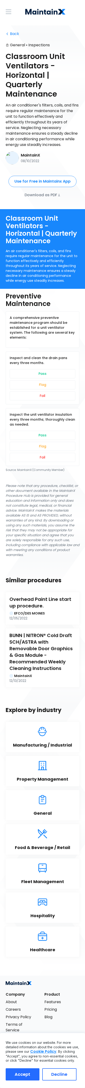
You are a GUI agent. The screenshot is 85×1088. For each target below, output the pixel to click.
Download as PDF (41, 194)
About (11, 1002)
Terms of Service (14, 1027)
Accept (22, 1074)
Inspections (39, 45)
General (17, 45)
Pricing (50, 1009)
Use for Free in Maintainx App (42, 181)
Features (52, 1002)
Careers (13, 1009)
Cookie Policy (43, 1051)
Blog (48, 1017)
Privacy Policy (18, 1017)
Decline (59, 1074)
